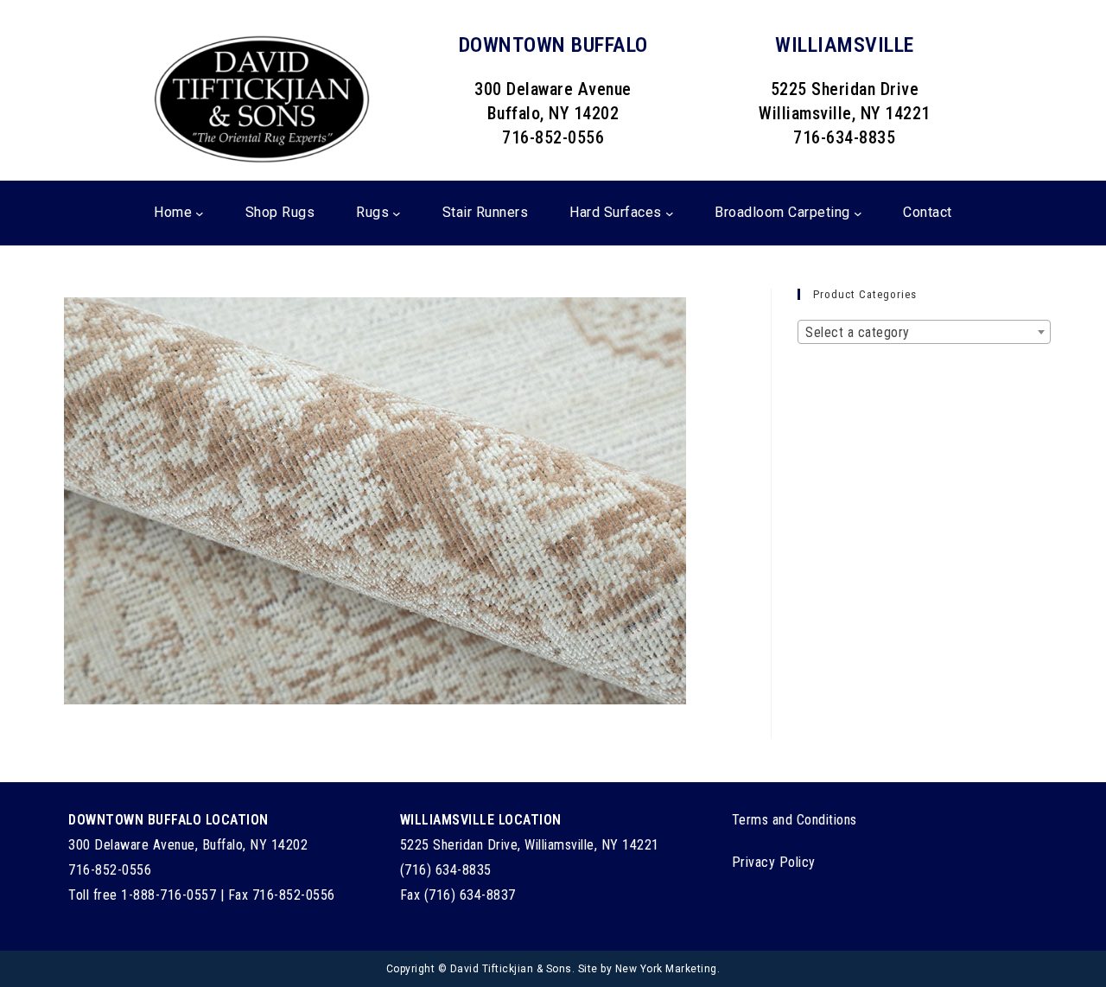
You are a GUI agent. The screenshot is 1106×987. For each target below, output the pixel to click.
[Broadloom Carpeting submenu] (858, 213)
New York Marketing (666, 969)
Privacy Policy (774, 862)
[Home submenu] (199, 213)
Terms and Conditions (794, 820)
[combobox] (924, 332)
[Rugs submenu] (396, 213)
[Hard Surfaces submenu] (669, 213)
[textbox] (924, 333)
